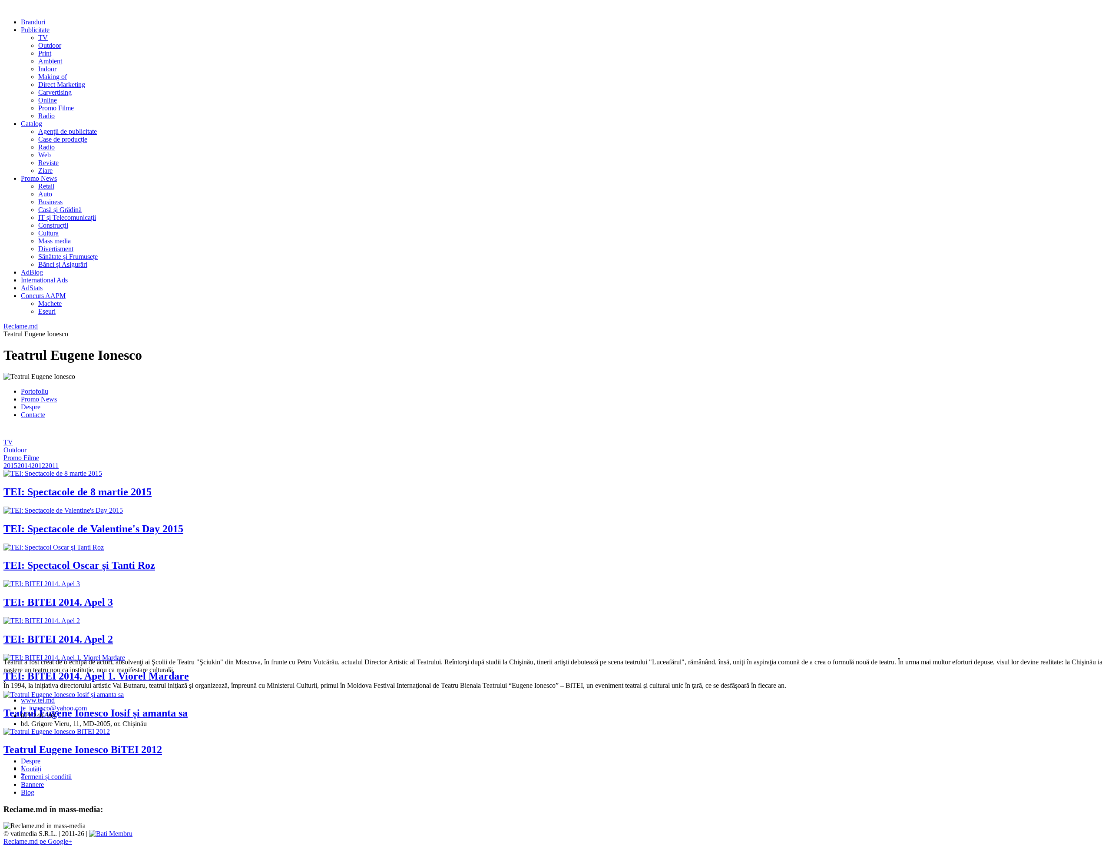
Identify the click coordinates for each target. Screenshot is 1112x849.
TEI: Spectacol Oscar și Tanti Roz (79, 565)
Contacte (33, 414)
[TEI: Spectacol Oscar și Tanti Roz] (53, 547)
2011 (52, 465)
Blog (27, 792)
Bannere (32, 784)
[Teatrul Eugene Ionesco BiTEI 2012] (56, 731)
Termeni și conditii (46, 776)
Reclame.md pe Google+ (37, 841)
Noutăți (31, 769)
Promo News (39, 399)
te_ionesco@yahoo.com (54, 708)
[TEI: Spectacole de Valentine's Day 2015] (63, 510)
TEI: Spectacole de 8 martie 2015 (77, 491)
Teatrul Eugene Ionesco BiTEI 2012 (82, 749)
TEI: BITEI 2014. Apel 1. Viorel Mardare (96, 676)
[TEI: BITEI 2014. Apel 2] (41, 620)
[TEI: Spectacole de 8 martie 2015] (52, 473)
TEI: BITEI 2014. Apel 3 (58, 602)
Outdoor (14, 450)
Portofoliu (34, 391)
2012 (38, 465)
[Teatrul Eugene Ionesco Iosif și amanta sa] (63, 694)
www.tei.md (38, 700)
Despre (30, 407)
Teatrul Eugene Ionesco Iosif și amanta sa (95, 713)
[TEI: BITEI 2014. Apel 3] (41, 583)
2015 (10, 465)
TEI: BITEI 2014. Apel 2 (58, 639)
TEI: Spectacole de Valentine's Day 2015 (93, 528)
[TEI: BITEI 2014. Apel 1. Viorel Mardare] (64, 657)
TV (8, 442)
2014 (24, 465)
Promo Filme (21, 457)
